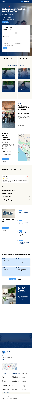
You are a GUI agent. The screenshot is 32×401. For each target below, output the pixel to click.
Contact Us (26, 1)
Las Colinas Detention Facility (25, 374)
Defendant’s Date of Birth (19, 31)
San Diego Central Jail (14, 389)
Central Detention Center (15, 376)
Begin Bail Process (4, 380)
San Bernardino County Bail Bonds (6, 385)
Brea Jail (23, 378)
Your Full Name (5, 38)
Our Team (3, 377)
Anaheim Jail (23, 377)
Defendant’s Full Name (6, 31)
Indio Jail (13, 385)
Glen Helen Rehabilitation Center (16, 377)
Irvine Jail (23, 385)
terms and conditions (10, 45)
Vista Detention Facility (15, 390)
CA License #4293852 (14, 398)
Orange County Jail (24, 373)
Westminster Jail (24, 389)
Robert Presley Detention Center (16, 380)
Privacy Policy (3, 398)
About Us (3, 376)
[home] (3, 1)
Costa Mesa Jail (24, 381)
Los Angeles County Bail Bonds (5, 389)
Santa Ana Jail (13, 386)
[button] (29, 1)
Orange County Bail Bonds (5, 388)
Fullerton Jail (23, 382)
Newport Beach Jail (24, 386)
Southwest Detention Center (15, 381)
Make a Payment (4, 381)
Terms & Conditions (8, 398)
